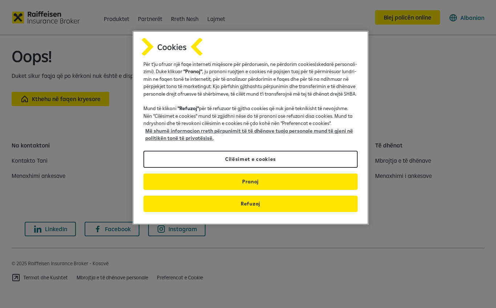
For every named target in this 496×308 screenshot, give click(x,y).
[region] (251, 128)
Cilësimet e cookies (250, 159)
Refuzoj (250, 203)
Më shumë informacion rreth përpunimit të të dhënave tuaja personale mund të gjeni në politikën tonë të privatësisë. (249, 134)
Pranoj (250, 181)
